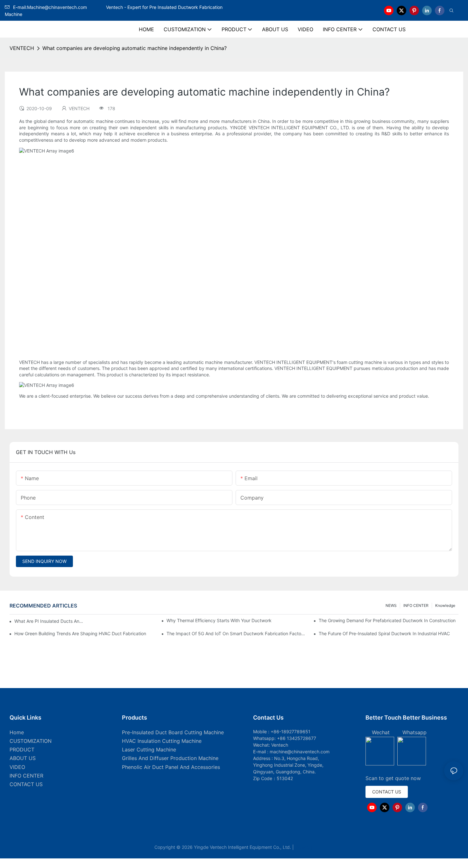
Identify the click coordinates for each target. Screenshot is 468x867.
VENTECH (22, 48)
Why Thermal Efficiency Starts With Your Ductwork (219, 620)
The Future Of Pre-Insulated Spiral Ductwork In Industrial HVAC (384, 633)
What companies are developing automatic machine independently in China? (134, 48)
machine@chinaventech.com (300, 751)
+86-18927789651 (290, 731)
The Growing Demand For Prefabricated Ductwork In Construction (387, 620)
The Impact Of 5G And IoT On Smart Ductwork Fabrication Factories (236, 633)
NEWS (391, 605)
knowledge (445, 605)
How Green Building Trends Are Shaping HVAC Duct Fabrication (80, 633)
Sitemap (304, 847)
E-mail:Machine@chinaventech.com (59, 7)
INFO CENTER (416, 605)
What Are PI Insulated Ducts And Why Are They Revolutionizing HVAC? (49, 621)
